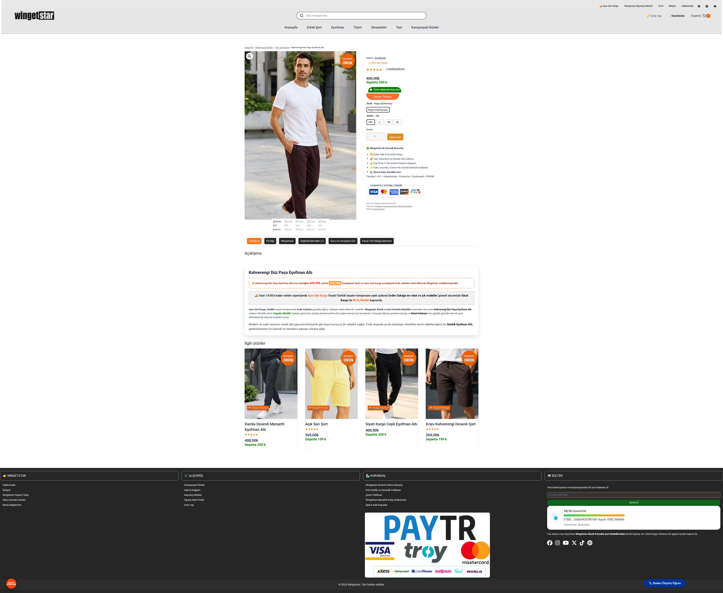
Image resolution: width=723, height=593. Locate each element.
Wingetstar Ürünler (264, 47)
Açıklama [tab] (254, 240)
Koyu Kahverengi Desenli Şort (451, 424)
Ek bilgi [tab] (270, 240)
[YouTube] (566, 543)
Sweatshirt (379, 27)
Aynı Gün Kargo (282, 47)
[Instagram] (557, 543)
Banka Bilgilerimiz (12, 505)
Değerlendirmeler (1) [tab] (312, 240)
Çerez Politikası (374, 495)
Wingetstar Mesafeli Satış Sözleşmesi (386, 499)
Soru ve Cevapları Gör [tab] (342, 240)
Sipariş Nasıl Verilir (194, 499)
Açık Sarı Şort (316, 424)
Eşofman (337, 27)
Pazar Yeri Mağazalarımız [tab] (377, 240)
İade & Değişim (192, 490)
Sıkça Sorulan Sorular (14, 499)
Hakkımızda (9, 485)
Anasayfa (290, 27)
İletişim (7, 490)
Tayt (399, 27)
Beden (370, 115)
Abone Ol (633, 502)
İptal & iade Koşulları (376, 505)
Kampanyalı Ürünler (425, 27)
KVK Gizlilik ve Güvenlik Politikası (383, 490)
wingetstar (380, 58)
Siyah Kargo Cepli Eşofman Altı (391, 424)
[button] (249, 56)
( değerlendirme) (395, 68)
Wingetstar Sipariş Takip (16, 495)
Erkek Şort (314, 27)
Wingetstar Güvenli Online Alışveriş (384, 485)
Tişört (357, 27)
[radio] (378, 109)
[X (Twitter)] (574, 543)
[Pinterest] (589, 543)
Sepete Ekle (395, 137)
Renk (369, 103)
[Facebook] (549, 543)
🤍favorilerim (676, 15)
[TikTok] (582, 543)
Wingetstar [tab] (287, 240)
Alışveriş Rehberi (193, 495)
